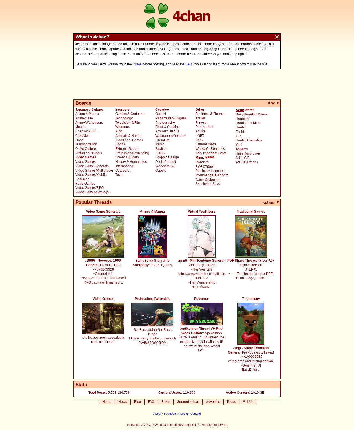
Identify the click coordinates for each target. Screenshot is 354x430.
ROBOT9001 (205, 167)
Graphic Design (167, 157)
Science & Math (127, 157)
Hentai (241, 127)
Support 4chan (188, 402)
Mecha (80, 127)
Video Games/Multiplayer (94, 170)
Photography (165, 123)
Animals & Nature (128, 136)
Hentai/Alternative (249, 140)
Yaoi (239, 145)
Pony (199, 140)
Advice (201, 131)
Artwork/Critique (167, 131)
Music (159, 144)
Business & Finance (210, 114)
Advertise (213, 402)
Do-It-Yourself (165, 162)
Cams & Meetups (208, 180)
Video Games (85, 162)
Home (106, 402)
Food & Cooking (167, 127)
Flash (79, 140)
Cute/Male (83, 136)
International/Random (212, 175)
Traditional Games (129, 140)
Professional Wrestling (132, 153)
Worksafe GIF (165, 166)
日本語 (248, 402)
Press (231, 402)
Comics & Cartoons (129, 114)
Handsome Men (248, 123)
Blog (137, 402)
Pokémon (82, 179)
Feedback (171, 413)
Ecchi (240, 132)
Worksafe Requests (210, 149)
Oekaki (160, 114)
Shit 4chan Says (208, 184)
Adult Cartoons (247, 162)
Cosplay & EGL (86, 131)
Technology (124, 118)
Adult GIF (242, 158)
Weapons (122, 127)
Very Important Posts (211, 153)
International (124, 166)
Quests (160, 170)
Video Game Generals (92, 166)
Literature (162, 140)
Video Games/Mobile (91, 175)
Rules (137, 64)
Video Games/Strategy (92, 192)
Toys (118, 175)
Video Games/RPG (89, 188)
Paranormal (204, 127)
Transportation (86, 144)
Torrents (242, 149)
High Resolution (248, 153)
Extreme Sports (126, 149)
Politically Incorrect (210, 171)
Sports (120, 144)
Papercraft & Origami (171, 118)
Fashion (161, 149)
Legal (184, 413)
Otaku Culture (85, 149)
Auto (118, 131)
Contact (195, 413)
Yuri (238, 136)
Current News (206, 144)
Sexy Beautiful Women (253, 114)
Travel (200, 118)
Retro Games (85, 184)
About (157, 413)
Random (202, 162)
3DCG (160, 153)
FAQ (189, 64)
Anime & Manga (87, 114)
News (122, 402)
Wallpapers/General (170, 136)
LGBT (200, 136)
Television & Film (128, 123)
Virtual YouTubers (88, 153)
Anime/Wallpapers (89, 123)
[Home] (177, 16)
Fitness (201, 123)
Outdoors (122, 170)
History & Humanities (131, 162)
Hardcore (243, 119)
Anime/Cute (84, 118)
